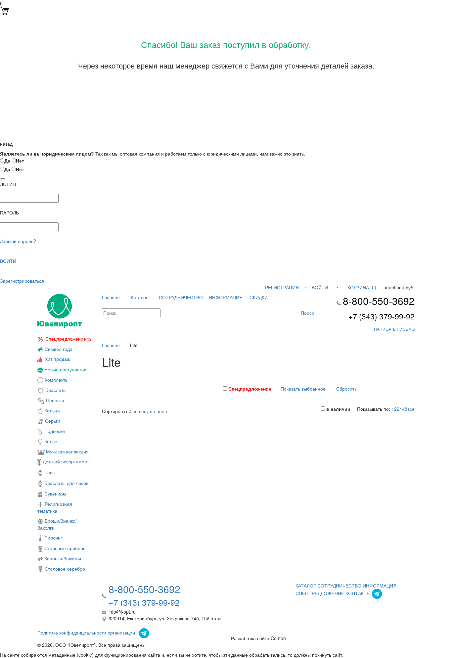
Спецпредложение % (68, 338)
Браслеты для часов (65, 483)
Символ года (57, 349)
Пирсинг (52, 537)
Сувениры (54, 493)
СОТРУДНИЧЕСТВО (181, 297)
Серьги (52, 420)
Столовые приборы (64, 548)
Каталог (139, 297)
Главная (111, 297)
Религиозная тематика (54, 507)
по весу (140, 411)
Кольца (51, 410)
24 (399, 408)
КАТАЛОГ (305, 585)
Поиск (306, 312)
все (411, 408)
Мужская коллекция (67, 451)
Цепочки (54, 400)
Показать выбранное (303, 388)
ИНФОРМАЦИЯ (226, 297)
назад (6, 143)
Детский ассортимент (65, 461)
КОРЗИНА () (361, 287)
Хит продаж (57, 358)
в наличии (337, 408)
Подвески (54, 431)
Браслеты (55, 390)
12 (394, 408)
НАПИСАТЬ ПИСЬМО (394, 329)
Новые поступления (65, 369)
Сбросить (346, 388)
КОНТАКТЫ (358, 593)
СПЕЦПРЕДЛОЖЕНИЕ (319, 593)
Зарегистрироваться (22, 280)
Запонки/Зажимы (62, 558)
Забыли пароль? (18, 241)
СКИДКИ (258, 297)
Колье (50, 441)
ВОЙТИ (8, 261)
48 (404, 408)
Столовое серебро (65, 568)
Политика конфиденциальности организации (86, 632)
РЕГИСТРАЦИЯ (282, 287)
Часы (49, 472)
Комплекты (56, 379)
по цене (158, 411)
